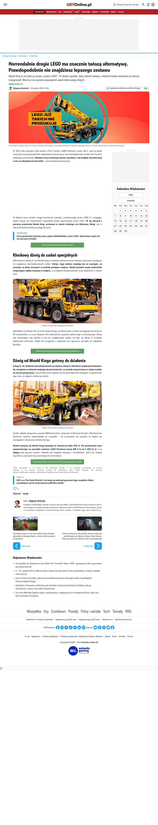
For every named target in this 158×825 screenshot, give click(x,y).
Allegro (16, 452)
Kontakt (122, 636)
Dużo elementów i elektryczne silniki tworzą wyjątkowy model (57, 462)
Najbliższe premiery (123, 619)
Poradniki (104, 11)
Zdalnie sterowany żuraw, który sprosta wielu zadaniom (57, 351)
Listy (77, 11)
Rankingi (67, 11)
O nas (27, 636)
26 (141, 226)
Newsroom (51, 11)
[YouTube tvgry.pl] (95, 627)
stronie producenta (25, 373)
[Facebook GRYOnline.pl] (57, 627)
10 (131, 216)
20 (146, 221)
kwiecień (131, 200)
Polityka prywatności (69, 636)
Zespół (107, 636)
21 (115, 226)
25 (136, 226)
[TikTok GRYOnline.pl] (70, 627)
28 (115, 231)
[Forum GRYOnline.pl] (83, 627)
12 (141, 216)
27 (146, 226)
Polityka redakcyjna (50, 636)
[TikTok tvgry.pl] (99, 627)
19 (141, 221)
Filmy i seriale (91, 611)
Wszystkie (34, 611)
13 (146, 216)
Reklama (99, 636)
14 (115, 221)
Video (113, 11)
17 (131, 221)
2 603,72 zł (90, 449)
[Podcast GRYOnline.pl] (75, 627)
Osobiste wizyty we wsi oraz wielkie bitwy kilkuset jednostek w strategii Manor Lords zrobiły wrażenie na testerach (34, 533)
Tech (106, 611)
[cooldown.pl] (16, 84)
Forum (121, 11)
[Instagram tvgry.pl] (104, 627)
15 (120, 221)
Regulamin (35, 636)
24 (131, 226)
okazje (25, 493)
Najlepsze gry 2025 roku (89, 619)
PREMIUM (39, 12)
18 (136, 221)
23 (126, 226)
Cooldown (34, 56)
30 (126, 231)
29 (120, 231)
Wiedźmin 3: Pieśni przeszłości (39, 619)
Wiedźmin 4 (107, 619)
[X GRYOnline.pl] (66, 627)
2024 (131, 195)
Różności (17, 493)
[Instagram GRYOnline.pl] (62, 627)
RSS (128, 611)
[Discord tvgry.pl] (108, 627)
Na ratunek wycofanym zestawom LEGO (57, 245)
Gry (59, 11)
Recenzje (86, 11)
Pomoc (130, 636)
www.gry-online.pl (9, 56)
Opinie (95, 11)
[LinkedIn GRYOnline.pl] (79, 627)
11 (136, 216)
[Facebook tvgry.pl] (112, 627)
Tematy (117, 611)
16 (126, 221)
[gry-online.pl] (79, 4)
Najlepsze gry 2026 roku (66, 619)
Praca (114, 636)
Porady (73, 611)
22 (120, 226)
